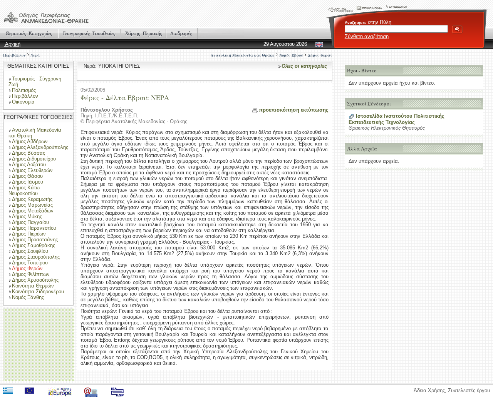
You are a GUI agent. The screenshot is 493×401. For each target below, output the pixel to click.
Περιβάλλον (14, 55)
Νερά (35, 55)
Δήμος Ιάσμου (27, 182)
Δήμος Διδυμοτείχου (34, 159)
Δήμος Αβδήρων (30, 141)
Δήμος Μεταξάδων (33, 211)
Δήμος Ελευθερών (32, 170)
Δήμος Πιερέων (29, 234)
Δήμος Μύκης (27, 216)
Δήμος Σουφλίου (30, 251)
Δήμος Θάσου (27, 176)
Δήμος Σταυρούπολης (36, 257)
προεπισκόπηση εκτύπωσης (294, 110)
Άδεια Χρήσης (429, 390)
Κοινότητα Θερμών (33, 286)
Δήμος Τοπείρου (30, 263)
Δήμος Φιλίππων (31, 274)
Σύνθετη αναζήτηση (367, 36)
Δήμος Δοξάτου (29, 164)
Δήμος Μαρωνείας (32, 205)
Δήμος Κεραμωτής (32, 199)
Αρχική (12, 44)
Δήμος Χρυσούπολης (35, 280)
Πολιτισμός (24, 90)
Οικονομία (23, 102)
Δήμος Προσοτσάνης (35, 239)
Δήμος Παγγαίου (30, 222)
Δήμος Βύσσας (28, 153)
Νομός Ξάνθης (28, 297)
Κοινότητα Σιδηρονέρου (38, 291)
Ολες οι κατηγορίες (304, 66)
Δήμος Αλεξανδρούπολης (40, 147)
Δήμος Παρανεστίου (34, 228)
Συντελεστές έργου (469, 390)
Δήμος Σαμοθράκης (33, 245)
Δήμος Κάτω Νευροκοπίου (24, 190)
